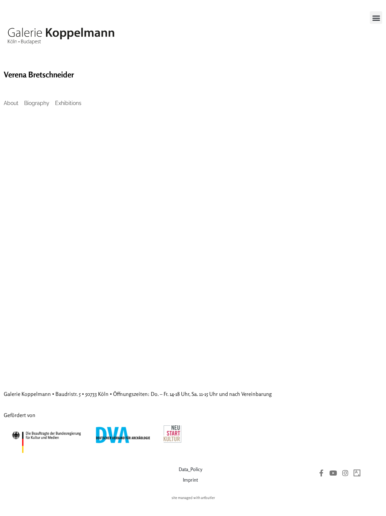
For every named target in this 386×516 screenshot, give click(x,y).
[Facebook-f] (321, 473)
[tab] (11, 103)
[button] (376, 17)
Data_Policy (190, 469)
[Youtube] (333, 473)
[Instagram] (345, 473)
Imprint (190, 480)
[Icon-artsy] (357, 473)
